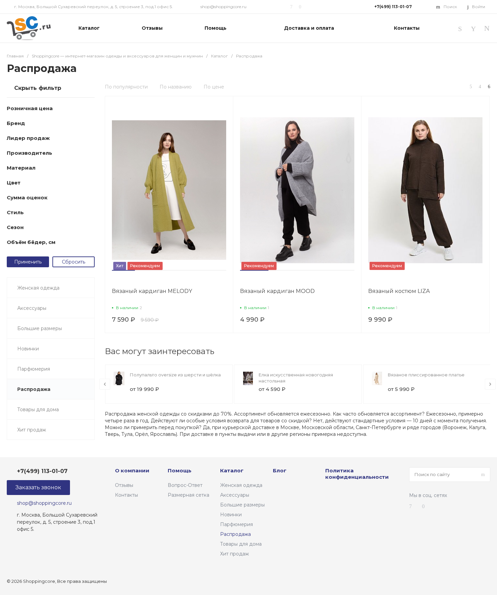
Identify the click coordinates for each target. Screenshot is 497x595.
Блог (279, 470)
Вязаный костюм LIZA (399, 291)
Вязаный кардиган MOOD (277, 291)
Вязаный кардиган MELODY (152, 291)
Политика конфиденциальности (357, 473)
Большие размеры (242, 505)
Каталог (231, 470)
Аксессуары (234, 495)
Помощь (179, 470)
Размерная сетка (188, 495)
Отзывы (124, 485)
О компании (132, 470)
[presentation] (104, 384)
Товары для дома (241, 544)
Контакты (126, 495)
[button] (123, 270)
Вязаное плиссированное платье (426, 374)
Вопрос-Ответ (185, 485)
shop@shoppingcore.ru (223, 6)
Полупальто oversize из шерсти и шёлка (175, 374)
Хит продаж (234, 554)
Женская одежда (241, 485)
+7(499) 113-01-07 (393, 6)
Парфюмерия (236, 524)
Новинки (231, 515)
